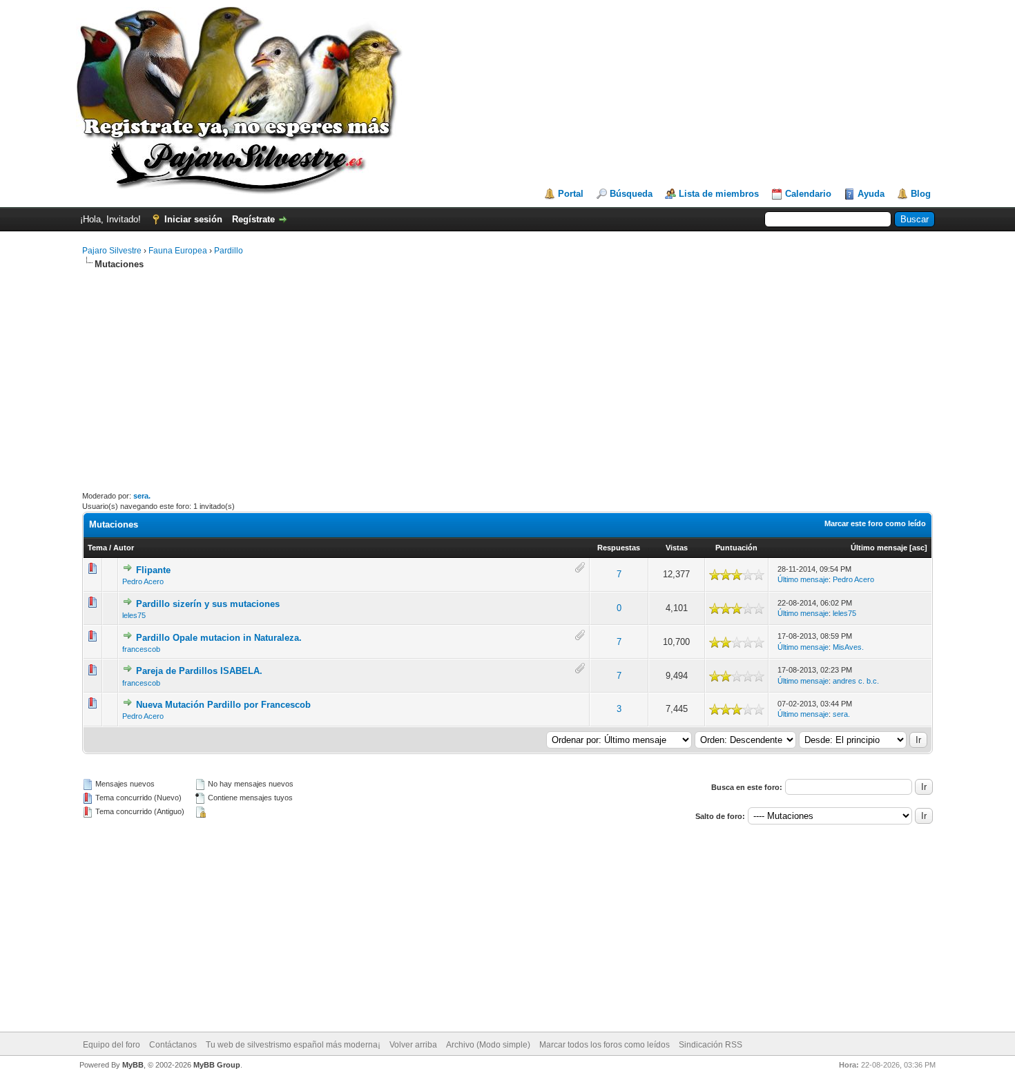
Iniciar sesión (193, 219)
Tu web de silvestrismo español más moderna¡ (293, 1045)
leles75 (134, 615)
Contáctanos (173, 1045)
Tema (97, 547)
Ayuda (871, 194)
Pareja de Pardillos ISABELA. (199, 671)
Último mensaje (879, 547)
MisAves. (848, 647)
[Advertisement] (507, 380)
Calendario (808, 194)
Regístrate (253, 219)
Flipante (153, 570)
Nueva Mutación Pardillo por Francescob (223, 705)
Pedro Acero (143, 581)
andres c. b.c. (856, 681)
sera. (142, 496)
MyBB (133, 1065)
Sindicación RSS (710, 1045)
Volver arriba (413, 1045)
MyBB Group (216, 1065)
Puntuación (736, 547)
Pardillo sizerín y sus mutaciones (208, 604)
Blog (921, 194)
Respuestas (618, 547)
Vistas (677, 547)
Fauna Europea (177, 250)
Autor (123, 547)
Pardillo (228, 250)
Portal (570, 194)
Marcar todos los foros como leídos (604, 1045)
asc (918, 547)
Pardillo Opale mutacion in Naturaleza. (219, 638)
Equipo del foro (111, 1045)
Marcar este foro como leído (875, 523)
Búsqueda (631, 194)
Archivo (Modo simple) (488, 1045)
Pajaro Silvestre (112, 250)
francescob (141, 649)
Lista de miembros (719, 194)
